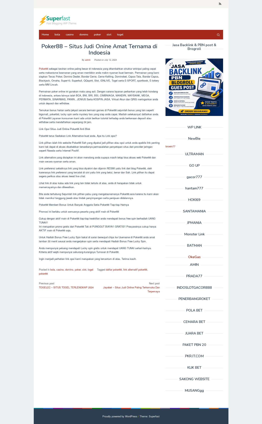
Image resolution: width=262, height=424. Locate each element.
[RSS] (220, 4)
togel (90, 269)
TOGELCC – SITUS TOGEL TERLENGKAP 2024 (66, 285)
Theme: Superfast (150, 416)
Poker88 (43, 68)
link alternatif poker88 (135, 269)
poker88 (43, 273)
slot (84, 269)
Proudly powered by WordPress (119, 416)
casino (60, 269)
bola (52, 269)
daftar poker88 (114, 269)
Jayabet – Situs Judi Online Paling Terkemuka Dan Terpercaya (131, 287)
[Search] (218, 34)
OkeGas (194, 257)
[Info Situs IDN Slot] (58, 20)
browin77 (170, 146)
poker (78, 269)
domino (69, 269)
